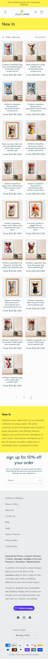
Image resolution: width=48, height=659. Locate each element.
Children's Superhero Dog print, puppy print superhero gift (12, 380)
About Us (9, 510)
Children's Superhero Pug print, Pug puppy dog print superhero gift (35, 265)
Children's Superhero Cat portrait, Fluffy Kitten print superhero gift (35, 342)
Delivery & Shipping (14, 498)
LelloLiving (19, 654)
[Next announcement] (43, 3)
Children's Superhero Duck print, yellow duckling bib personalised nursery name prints (36, 147)
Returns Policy (11, 504)
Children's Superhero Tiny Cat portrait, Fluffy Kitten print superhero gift (12, 342)
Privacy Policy (11, 540)
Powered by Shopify (31, 654)
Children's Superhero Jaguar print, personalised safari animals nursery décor (12, 187)
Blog (7, 522)
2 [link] (31, 397)
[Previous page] (17, 397)
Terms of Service (12, 534)
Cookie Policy (11, 546)
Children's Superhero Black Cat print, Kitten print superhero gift (35, 302)
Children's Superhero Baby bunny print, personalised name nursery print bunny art (12, 303)
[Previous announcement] (5, 3)
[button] (5, 12)
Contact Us (10, 516)
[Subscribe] (40, 480)
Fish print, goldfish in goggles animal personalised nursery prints (35, 226)
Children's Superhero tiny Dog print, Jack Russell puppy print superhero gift (12, 265)
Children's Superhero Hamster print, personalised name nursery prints (12, 107)
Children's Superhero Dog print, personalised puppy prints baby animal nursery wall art (12, 68)
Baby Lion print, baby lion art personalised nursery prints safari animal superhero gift (12, 147)
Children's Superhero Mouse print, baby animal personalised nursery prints (12, 226)
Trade (7, 528)
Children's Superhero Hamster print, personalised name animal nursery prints (35, 107)
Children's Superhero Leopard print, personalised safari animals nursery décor (35, 187)
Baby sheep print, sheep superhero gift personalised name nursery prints (35, 68)
